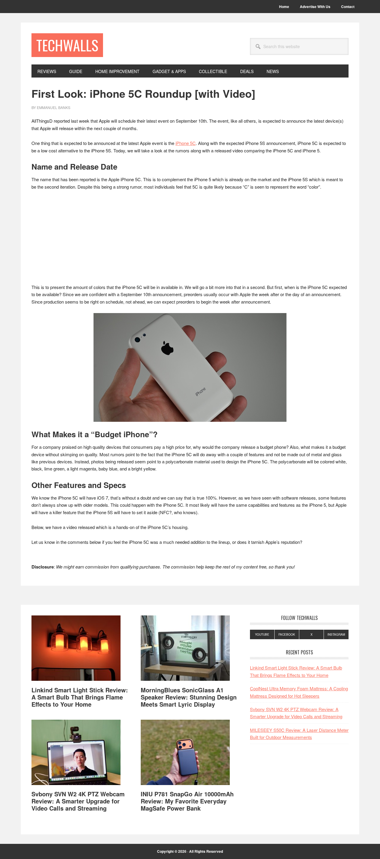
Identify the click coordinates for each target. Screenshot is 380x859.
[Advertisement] (190, 239)
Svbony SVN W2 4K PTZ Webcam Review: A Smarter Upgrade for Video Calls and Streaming (78, 800)
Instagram (336, 634)
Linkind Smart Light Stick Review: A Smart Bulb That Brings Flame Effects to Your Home (79, 697)
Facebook (286, 634)
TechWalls (67, 45)
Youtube (262, 634)
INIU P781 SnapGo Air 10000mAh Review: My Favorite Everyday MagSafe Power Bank (187, 800)
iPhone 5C (185, 143)
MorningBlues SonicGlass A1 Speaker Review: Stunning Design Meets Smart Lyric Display (189, 697)
